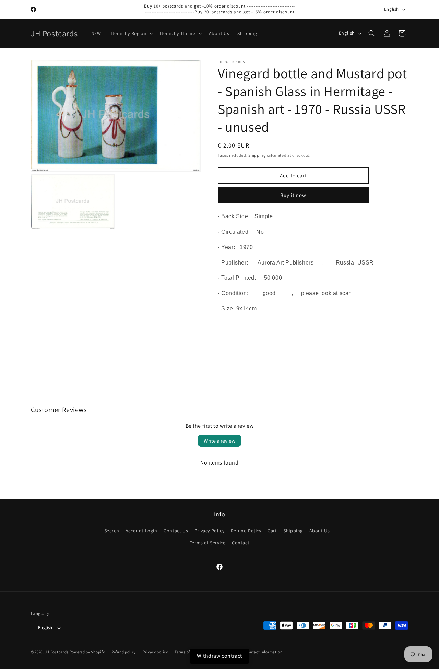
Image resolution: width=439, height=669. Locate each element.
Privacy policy (155, 651)
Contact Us (176, 531)
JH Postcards (57, 651)
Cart (272, 531)
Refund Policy (246, 531)
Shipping (257, 155)
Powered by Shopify (87, 651)
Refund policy (123, 651)
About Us (319, 531)
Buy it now (293, 195)
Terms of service (189, 651)
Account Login (141, 531)
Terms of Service (208, 543)
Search (111, 531)
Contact (240, 543)
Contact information (263, 651)
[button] (131, 33)
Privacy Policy (209, 531)
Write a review (219, 440)
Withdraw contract (219, 655)
